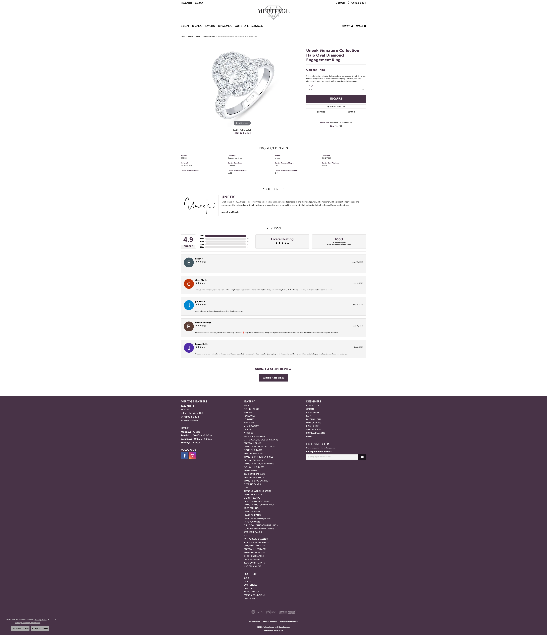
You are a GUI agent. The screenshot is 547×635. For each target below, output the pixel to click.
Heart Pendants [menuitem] (252, 515)
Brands (197, 26)
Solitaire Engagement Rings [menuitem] (259, 529)
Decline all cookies (20, 628)
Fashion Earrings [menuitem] (253, 460)
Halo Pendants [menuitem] (252, 522)
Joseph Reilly (201, 344)
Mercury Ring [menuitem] (313, 423)
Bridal (185, 26)
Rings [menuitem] (247, 536)
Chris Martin (201, 280)
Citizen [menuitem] (310, 409)
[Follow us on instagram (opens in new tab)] (192, 455)
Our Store (242, 26)
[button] (186, 3)
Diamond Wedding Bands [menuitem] (257, 491)
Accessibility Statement (289, 622)
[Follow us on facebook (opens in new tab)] (184, 455)
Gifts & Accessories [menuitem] (254, 436)
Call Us (247, 582)
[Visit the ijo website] (271, 611)
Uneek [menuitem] (309, 436)
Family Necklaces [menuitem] (253, 450)
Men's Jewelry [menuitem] (251, 426)
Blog (246, 578)
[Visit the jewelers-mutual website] (287, 611)
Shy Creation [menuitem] (313, 430)
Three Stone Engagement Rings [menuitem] (260, 525)
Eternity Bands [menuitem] (252, 498)
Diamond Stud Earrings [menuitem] (257, 481)
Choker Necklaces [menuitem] (254, 556)
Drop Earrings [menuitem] (251, 508)
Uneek (277, 158)
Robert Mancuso (203, 323)
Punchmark (278, 631)
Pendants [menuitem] (249, 419)
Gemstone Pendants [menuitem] (255, 546)
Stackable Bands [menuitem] (253, 532)
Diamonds (225, 26)
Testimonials (251, 599)
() (248, 236)
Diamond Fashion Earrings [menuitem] (258, 457)
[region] (242, 84)
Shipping (321, 112)
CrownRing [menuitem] (312, 413)
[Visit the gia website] (257, 611)
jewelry (190, 36)
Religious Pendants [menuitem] (254, 563)
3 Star (202, 241)
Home (183, 36)
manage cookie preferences (27, 622)
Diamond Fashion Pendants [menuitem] (259, 464)
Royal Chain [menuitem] (313, 426)
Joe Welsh (200, 302)
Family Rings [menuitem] (250, 471)
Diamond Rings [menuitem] (252, 512)
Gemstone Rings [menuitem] (252, 443)
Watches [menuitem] (248, 433)
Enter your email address (319, 452)
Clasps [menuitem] (247, 488)
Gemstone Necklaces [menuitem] (255, 549)
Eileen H (199, 259)
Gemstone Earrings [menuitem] (254, 553)
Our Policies (250, 585)
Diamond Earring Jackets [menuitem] (257, 519)
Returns (351, 112)
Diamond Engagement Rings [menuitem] (259, 505)
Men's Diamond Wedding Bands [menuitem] (261, 440)
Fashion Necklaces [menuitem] (254, 467)
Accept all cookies (40, 628)
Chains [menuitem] (247, 430)
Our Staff (249, 588)
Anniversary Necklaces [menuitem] (256, 542)
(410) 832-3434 (242, 133)
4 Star (202, 239)
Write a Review (273, 378)
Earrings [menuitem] (248, 413)
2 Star (202, 244)
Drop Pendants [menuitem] (252, 560)
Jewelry (210, 26)
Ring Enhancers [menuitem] (252, 566)
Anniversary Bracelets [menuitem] (256, 539)
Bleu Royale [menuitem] (312, 406)
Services (257, 26)
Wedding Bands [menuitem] (252, 484)
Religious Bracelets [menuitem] (254, 474)
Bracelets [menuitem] (249, 423)
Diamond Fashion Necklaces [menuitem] (259, 447)
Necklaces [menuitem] (249, 416)
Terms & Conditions (254, 595)
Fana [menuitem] (309, 416)
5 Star (202, 236)
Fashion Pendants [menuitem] (253, 454)
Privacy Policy (251, 592)
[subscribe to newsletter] (362, 457)
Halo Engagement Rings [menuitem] (257, 501)
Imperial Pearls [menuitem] (314, 419)
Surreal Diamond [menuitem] (315, 433)
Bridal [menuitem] (247, 406)
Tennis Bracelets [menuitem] (253, 495)
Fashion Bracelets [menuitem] (254, 477)
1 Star (202, 247)
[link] (199, 3)
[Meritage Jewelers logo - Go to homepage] (274, 13)
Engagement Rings (209, 36)
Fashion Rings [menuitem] (251, 409)
